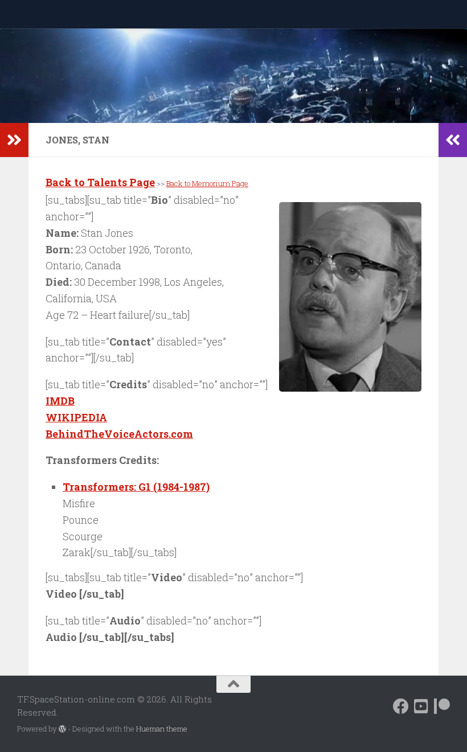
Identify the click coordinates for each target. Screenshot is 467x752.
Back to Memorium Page (207, 183)
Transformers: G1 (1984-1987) (136, 487)
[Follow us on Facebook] (401, 706)
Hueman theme (161, 729)
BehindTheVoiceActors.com (119, 434)
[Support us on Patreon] (442, 706)
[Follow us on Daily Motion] (421, 706)
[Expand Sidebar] (14, 140)
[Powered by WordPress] (62, 729)
